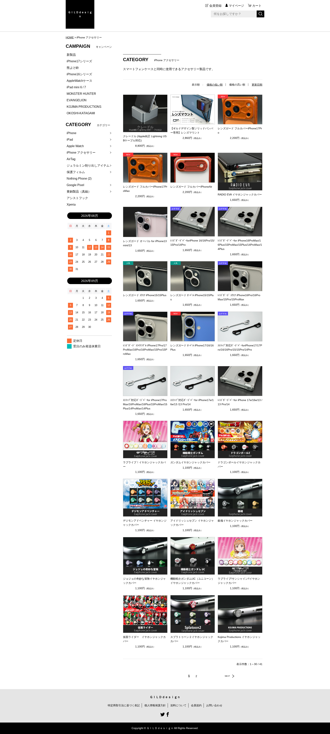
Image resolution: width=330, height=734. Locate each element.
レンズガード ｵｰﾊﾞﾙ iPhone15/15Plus (192, 297)
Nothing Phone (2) (79, 178)
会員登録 (215, 5)
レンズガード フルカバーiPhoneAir (191, 186)
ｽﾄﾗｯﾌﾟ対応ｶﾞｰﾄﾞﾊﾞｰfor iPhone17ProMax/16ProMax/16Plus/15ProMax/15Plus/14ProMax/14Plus (145, 404)
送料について (178, 705)
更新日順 (257, 84)
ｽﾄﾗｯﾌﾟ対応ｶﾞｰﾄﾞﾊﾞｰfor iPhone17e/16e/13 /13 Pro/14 (192, 402)
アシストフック (77, 198)
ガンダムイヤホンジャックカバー (190, 462)
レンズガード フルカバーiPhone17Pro (240, 130)
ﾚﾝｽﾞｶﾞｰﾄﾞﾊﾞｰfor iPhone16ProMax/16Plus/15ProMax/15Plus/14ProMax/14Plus (240, 244)
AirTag (71, 159)
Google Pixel (75, 185)
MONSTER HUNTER (81, 93)
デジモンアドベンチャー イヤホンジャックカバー (145, 522)
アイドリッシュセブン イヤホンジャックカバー (192, 522)
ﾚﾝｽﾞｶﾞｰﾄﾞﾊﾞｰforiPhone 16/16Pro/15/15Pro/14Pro (192, 242)
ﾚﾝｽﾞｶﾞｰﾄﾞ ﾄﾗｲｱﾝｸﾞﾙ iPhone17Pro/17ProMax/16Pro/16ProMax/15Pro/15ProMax (145, 349)
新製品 (71, 54)
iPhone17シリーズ (79, 61)
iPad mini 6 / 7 (76, 87)
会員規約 (196, 705)
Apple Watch (75, 146)
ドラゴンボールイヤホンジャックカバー (239, 464)
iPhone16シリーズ (79, 74)
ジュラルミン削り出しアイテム (88, 165)
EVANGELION (77, 100)
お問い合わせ (214, 705)
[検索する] (260, 14)
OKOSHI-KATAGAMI (81, 113)
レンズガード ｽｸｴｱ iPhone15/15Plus (144, 295)
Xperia (71, 204)
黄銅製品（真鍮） (79, 191)
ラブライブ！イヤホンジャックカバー (144, 464)
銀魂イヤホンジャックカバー (235, 520)
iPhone (71, 133)
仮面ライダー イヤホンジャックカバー (144, 639)
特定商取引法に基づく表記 (124, 705)
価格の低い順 (215, 84)
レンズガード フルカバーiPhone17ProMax (145, 188)
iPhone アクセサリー (81, 152)
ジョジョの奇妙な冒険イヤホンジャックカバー (144, 580)
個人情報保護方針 (155, 705)
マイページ (236, 5)
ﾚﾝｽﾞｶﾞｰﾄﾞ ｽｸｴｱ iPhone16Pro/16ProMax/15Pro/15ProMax (239, 297)
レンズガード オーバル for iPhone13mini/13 (145, 243)
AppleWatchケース (79, 80)
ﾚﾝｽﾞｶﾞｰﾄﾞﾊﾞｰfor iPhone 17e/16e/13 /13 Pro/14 (240, 402)
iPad (70, 139)
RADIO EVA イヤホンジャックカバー (240, 194)
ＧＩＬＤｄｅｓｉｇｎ (80, 14)
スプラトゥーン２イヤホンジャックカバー (191, 639)
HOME (70, 37)
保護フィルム (76, 172)
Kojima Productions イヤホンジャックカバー (239, 639)
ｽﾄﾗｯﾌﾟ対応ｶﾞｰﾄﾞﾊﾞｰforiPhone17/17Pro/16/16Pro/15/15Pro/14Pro (240, 347)
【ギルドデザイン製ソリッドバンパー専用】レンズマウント (191, 130)
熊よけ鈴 (73, 67)
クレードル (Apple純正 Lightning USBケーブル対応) (145, 138)
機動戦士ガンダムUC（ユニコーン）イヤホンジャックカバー (192, 580)
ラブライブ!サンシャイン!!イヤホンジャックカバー (239, 580)
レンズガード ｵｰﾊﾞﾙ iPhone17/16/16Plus (192, 347)
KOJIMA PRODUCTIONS (84, 106)
